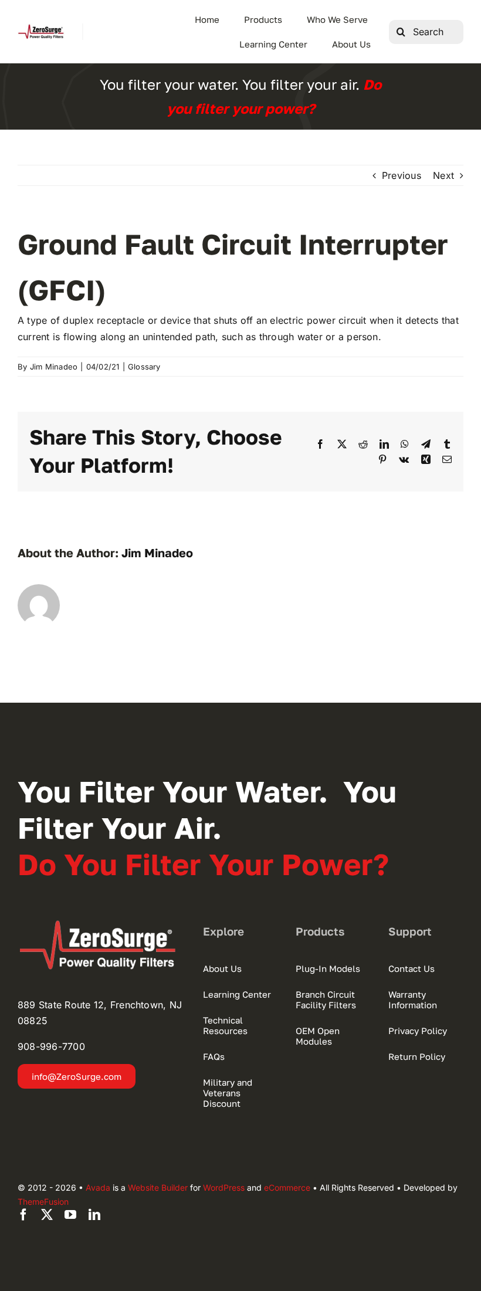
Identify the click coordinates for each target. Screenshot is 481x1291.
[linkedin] (94, 1215)
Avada (98, 1187)
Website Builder (158, 1187)
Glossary (144, 366)
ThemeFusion (43, 1202)
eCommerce (287, 1187)
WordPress (224, 1187)
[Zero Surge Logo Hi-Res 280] (41, 28)
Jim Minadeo (54, 366)
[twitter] (47, 1215)
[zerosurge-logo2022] (101, 924)
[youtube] (70, 1215)
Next (443, 175)
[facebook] (23, 1215)
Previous (401, 175)
